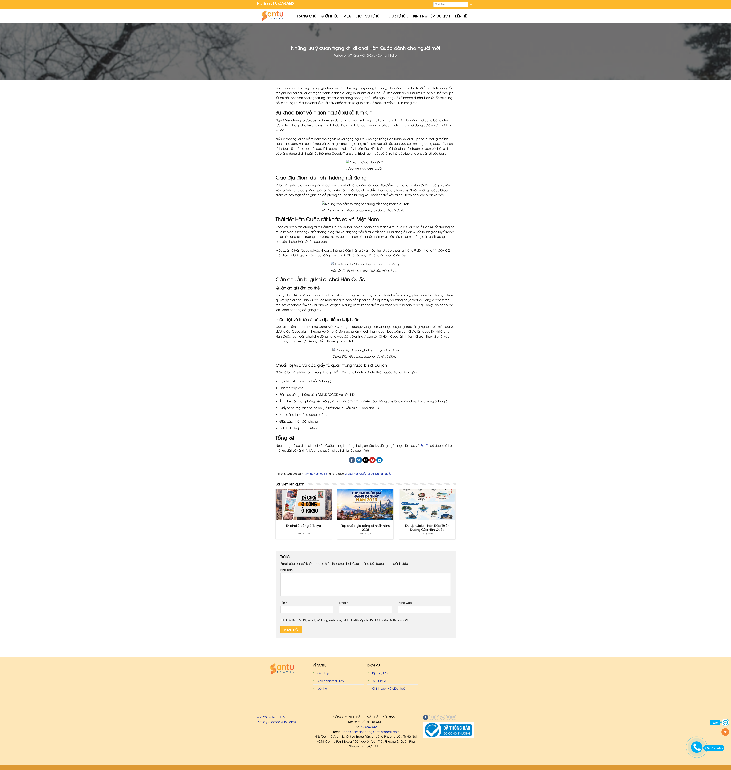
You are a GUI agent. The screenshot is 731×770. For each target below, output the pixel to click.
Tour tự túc (397, 16)
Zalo (715, 722)
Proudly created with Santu (276, 722)
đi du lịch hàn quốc (379, 473)
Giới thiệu (330, 16)
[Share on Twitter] (359, 460)
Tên (283, 602)
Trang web (405, 602)
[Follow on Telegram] (453, 717)
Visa (347, 16)
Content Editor (387, 55)
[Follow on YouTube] (448, 717)
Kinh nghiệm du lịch (431, 16)
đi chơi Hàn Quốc (355, 473)
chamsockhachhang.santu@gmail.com (371, 731)
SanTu (425, 445)
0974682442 (368, 727)
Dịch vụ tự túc (369, 16)
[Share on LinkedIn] (379, 460)
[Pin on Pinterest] (372, 460)
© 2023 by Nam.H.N (271, 717)
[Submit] (471, 4)
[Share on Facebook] (352, 460)
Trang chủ (306, 16)
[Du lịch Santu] (274, 16)
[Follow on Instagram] (431, 717)
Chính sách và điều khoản (389, 688)
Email (343, 602)
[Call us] (442, 717)
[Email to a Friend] (365, 460)
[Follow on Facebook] (425, 717)
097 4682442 (714, 748)
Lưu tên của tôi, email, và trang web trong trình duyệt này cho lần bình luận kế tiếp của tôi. (347, 620)
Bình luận (287, 570)
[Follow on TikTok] (436, 717)
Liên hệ (461, 16)
